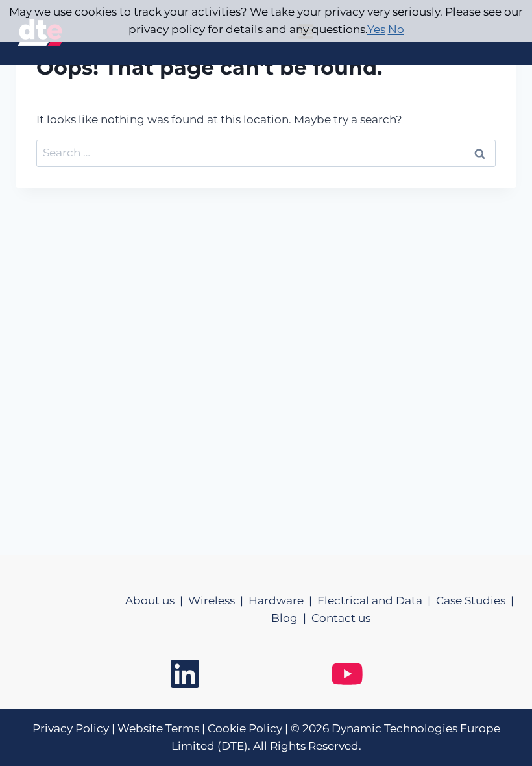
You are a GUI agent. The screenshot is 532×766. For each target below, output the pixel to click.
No (396, 29)
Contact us (340, 618)
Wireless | (218, 600)
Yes (376, 29)
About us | (156, 600)
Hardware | (282, 600)
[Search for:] (266, 152)
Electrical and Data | (376, 600)
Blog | (291, 618)
